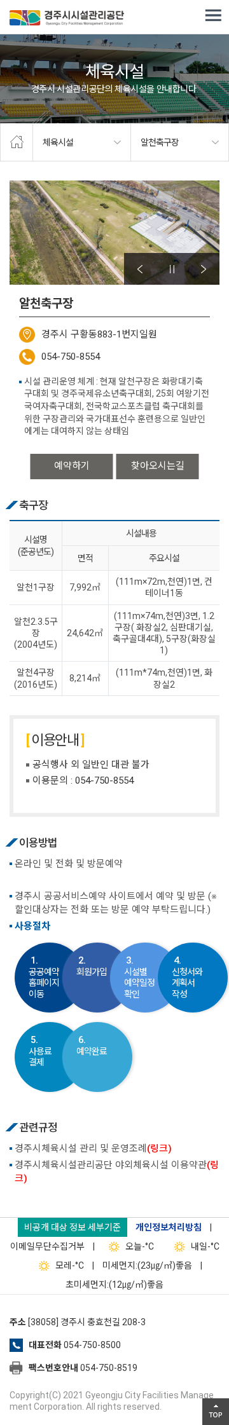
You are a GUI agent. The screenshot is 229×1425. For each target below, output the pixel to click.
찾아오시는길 (157, 466)
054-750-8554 (70, 356)
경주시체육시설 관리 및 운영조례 (93, 1148)
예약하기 (72, 466)
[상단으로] (215, 1411)
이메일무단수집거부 (47, 1246)
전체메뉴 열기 (213, 16)
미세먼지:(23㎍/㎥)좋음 (147, 1265)
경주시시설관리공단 (67, 19)
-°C (139, 1246)
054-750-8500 (92, 1345)
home (16, 142)
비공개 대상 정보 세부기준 (72, 1227)
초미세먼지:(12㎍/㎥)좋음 (114, 1284)
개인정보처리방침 (168, 1227)
